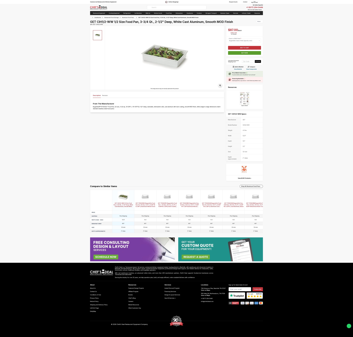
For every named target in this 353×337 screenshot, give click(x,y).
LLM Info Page (94, 308)
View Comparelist (251, 69)
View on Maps (205, 290)
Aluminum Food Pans (128, 17)
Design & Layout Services (172, 295)
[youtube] (210, 324)
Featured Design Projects (136, 288)
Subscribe (257, 289)
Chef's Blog (132, 298)
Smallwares (98, 17)
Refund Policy (94, 301)
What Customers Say (134, 308)
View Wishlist (238, 69)
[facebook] (206, 324)
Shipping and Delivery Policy (99, 304)
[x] (213, 324)
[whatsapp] (349, 326)
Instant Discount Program (172, 288)
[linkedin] (217, 324)
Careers (130, 301)
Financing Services (170, 291)
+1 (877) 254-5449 (254, 7)
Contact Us (93, 291)
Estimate (258, 61)
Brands (130, 295)
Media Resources (133, 304)
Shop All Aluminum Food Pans (250, 186)
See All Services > (170, 298)
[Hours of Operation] (262, 10)
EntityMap (93, 311)
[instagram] (220, 324)
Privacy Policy (94, 298)
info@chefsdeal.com (207, 301)
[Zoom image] (220, 85)
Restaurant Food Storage (111, 17)
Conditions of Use (95, 295)
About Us (93, 288)
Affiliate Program (133, 291)
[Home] (91, 17)
